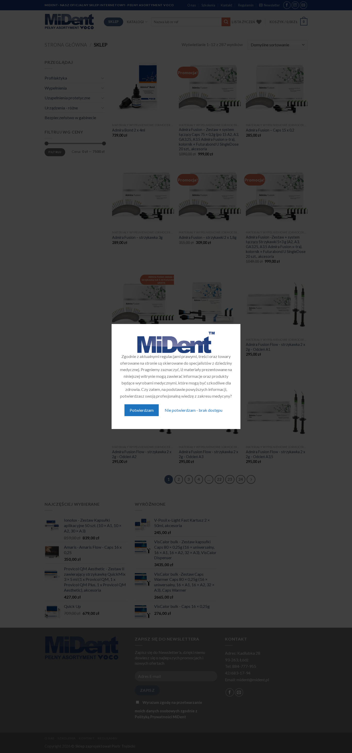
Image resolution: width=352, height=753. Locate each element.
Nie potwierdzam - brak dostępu (193, 410)
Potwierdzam (142, 410)
